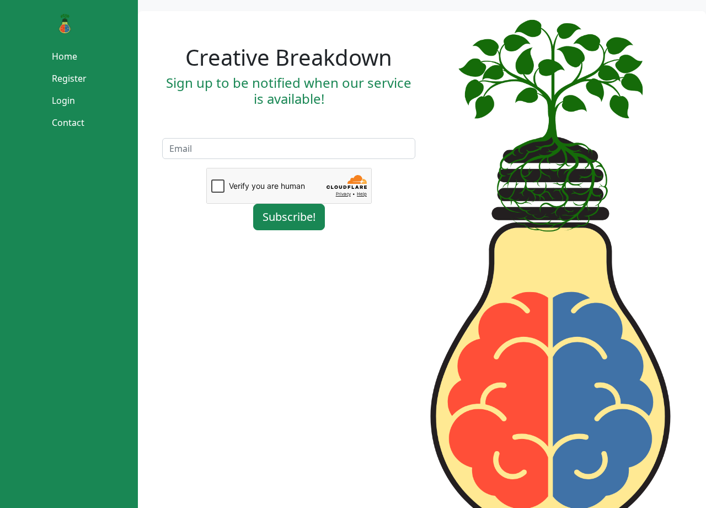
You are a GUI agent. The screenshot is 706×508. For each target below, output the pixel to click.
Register (69, 78)
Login (63, 100)
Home (64, 56)
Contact (68, 123)
